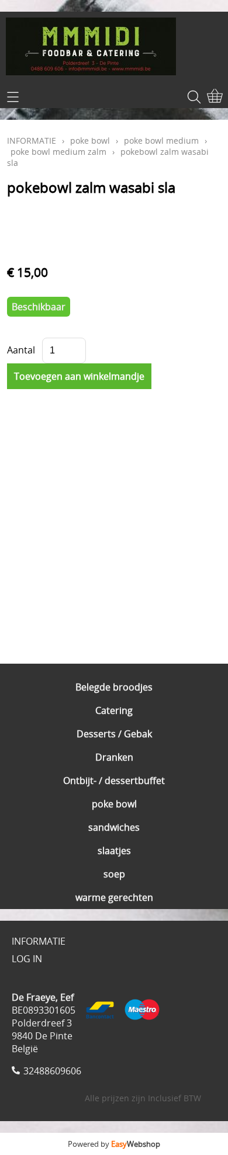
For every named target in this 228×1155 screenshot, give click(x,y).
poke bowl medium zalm (58, 151)
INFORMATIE (31, 140)
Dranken (114, 757)
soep (114, 874)
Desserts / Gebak (114, 733)
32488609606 (52, 1070)
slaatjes (114, 850)
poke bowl (114, 803)
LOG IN (27, 958)
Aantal (21, 350)
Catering (114, 710)
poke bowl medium (161, 140)
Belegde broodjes (114, 687)
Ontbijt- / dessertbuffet (114, 780)
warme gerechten (114, 897)
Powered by (114, 1144)
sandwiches (114, 827)
